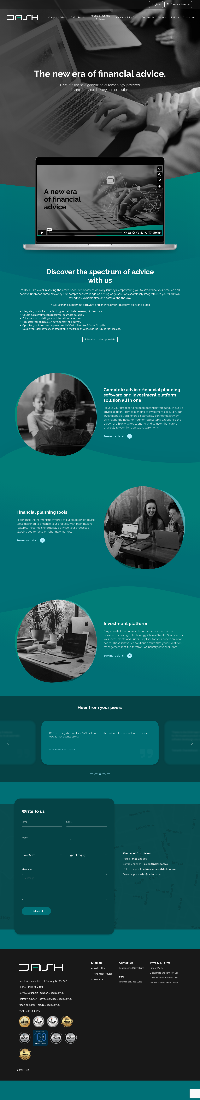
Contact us (189, 17)
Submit (36, 911)
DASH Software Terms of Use (163, 977)
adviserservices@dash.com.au (159, 869)
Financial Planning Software (100, 17)
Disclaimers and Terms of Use (164, 973)
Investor (98, 979)
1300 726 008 (139, 858)
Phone (25, 838)
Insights (175, 17)
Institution (99, 968)
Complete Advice (57, 17)
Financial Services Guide (130, 982)
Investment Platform (127, 17)
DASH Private (78, 17)
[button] (192, 742)
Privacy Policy (156, 968)
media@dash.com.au (49, 1005)
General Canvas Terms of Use (164, 982)
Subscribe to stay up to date (100, 339)
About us (163, 17)
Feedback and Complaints (131, 968)
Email (68, 822)
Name (24, 822)
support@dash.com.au (156, 864)
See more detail (114, 436)
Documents (148, 17)
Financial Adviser (103, 973)
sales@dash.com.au (150, 874)
